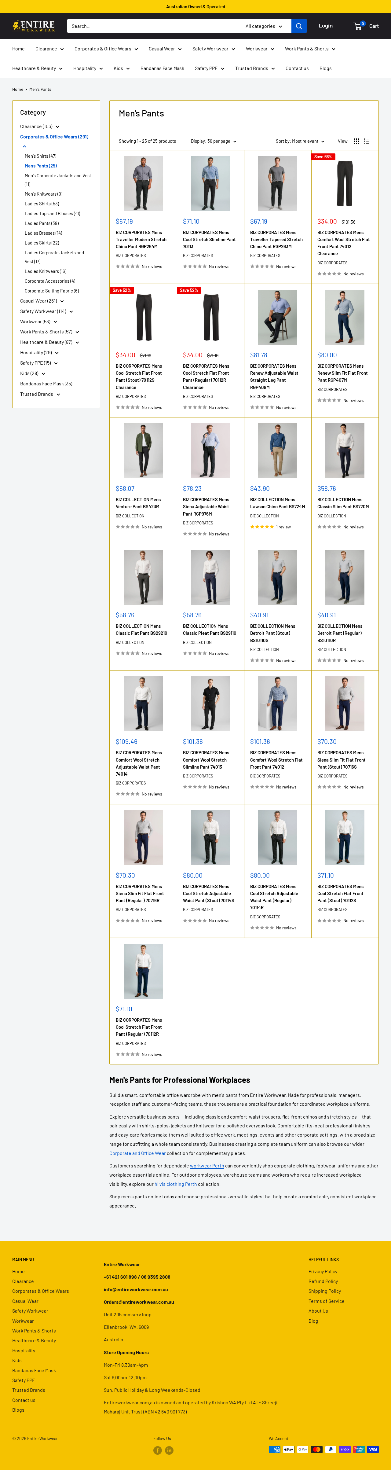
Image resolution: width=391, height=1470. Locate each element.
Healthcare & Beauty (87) (46, 342)
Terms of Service (327, 1301)
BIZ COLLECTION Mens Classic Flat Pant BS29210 (141, 629)
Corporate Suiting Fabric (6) (52, 290)
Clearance (46, 48)
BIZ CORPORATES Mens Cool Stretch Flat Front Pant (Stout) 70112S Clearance (139, 376)
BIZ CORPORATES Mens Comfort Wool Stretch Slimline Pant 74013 (206, 760)
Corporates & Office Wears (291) (54, 136)
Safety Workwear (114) (43, 311)
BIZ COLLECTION (130, 515)
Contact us (297, 68)
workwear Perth (207, 1165)
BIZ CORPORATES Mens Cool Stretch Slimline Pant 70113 (209, 239)
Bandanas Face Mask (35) (46, 383)
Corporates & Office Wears (103, 48)
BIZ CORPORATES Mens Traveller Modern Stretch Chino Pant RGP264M (141, 239)
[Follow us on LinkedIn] (169, 1450)
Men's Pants (40, 89)
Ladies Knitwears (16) (45, 271)
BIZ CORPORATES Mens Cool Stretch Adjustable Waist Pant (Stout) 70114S (208, 893)
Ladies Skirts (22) (42, 242)
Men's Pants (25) (41, 165)
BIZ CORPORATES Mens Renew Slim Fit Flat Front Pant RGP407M (342, 373)
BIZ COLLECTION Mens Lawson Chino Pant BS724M (277, 503)
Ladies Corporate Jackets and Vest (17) (54, 257)
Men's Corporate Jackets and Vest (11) (58, 180)
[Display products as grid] (356, 141)
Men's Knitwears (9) (43, 194)
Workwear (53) (35, 321)
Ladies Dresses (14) (43, 233)
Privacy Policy (323, 1271)
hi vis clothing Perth (176, 1184)
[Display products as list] (366, 141)
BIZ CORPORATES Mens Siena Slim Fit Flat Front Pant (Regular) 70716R (140, 893)
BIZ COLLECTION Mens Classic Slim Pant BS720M (343, 503)
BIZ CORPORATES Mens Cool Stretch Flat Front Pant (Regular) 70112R (139, 1027)
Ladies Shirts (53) (42, 203)
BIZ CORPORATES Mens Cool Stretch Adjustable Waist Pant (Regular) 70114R (274, 897)
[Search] (299, 26)
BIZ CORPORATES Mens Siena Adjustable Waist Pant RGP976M (206, 506)
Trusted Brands (251, 68)
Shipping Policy (325, 1291)
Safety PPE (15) (36, 363)
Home (18, 48)
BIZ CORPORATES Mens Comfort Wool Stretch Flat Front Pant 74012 (276, 760)
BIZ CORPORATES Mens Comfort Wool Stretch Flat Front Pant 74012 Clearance (343, 243)
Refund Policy (323, 1281)
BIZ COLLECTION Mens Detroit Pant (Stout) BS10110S (272, 633)
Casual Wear (162, 48)
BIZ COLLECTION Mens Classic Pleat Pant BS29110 (209, 629)
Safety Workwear (210, 48)
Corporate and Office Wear (137, 1153)
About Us (318, 1311)
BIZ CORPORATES (131, 255)
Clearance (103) (36, 126)
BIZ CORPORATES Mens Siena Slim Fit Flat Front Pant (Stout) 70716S (341, 760)
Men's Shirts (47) (40, 156)
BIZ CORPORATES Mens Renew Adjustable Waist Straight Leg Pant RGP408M (274, 376)
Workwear (257, 48)
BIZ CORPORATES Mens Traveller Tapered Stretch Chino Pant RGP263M (276, 239)
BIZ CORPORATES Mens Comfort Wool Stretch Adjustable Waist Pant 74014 (139, 763)
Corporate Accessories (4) (50, 281)
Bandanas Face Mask (162, 68)
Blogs (326, 68)
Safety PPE (206, 68)
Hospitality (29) (36, 352)
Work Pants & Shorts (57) (46, 331)
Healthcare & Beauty (34, 68)
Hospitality (84, 68)
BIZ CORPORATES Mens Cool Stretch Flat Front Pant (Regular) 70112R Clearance (206, 376)
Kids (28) (29, 373)
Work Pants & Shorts (307, 48)
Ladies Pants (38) (42, 223)
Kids (118, 68)
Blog (313, 1321)
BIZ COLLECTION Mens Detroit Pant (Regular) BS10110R (339, 633)
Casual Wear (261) (39, 300)
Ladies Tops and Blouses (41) (52, 213)
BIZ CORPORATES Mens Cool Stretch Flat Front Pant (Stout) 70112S (340, 893)
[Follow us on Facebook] (157, 1450)
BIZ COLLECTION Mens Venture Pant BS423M (138, 503)
